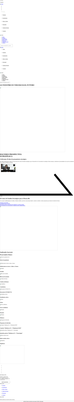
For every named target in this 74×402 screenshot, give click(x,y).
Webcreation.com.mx (47, 401)
